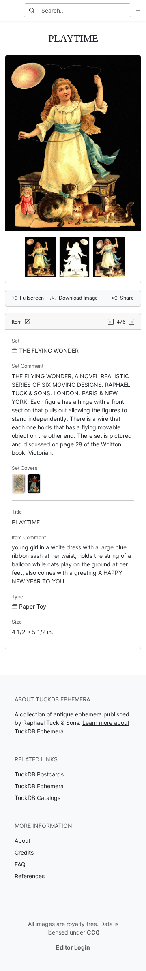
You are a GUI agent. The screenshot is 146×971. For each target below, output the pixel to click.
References (30, 875)
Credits (24, 852)
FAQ (20, 864)
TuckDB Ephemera (39, 785)
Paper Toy (32, 606)
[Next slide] (129, 257)
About (22, 840)
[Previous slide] (16, 257)
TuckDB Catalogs (37, 797)
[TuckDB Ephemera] (11, 10)
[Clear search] (125, 10)
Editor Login (73, 947)
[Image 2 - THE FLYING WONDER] (34, 483)
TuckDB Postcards (39, 774)
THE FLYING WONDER (49, 350)
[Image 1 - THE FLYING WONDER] (19, 483)
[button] (136, 10)
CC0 (93, 932)
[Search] (32, 10)
